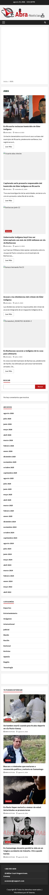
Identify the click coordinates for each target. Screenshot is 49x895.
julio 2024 (7, 549)
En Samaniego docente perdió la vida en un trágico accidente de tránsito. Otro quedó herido (23, 851)
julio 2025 (7, 484)
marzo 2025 (8, 505)
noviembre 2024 (9, 527)
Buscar (6, 380)
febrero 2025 (8, 511)
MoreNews (18, 892)
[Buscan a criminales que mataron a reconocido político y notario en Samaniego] (24, 749)
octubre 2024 (8, 532)
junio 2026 (7, 424)
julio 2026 (7, 418)
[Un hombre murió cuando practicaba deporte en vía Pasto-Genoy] (24, 708)
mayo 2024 (7, 559)
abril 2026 (7, 435)
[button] (3, 22)
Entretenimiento (10, 613)
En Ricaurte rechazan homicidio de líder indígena (24, 109)
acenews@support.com (14, 881)
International (9, 624)
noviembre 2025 (9, 462)
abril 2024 (7, 565)
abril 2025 (7, 500)
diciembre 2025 (9, 456)
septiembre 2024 (10, 538)
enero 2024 (7, 581)
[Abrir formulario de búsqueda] (45, 22)
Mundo (6, 635)
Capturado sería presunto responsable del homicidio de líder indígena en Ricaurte (24, 166)
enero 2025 (7, 516)
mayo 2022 (7, 587)
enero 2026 (7, 451)
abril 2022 (7, 592)
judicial (6, 629)
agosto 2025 (8, 478)
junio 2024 (7, 554)
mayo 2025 (7, 494)
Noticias (8, 231)
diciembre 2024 (9, 521)
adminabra (8, 132)
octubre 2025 (8, 467)
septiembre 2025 (10, 473)
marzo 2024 (8, 570)
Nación (6, 640)
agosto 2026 (8, 413)
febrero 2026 (8, 446)
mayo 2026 (7, 429)
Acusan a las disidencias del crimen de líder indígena (24, 280)
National (7, 646)
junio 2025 (7, 489)
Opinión (6, 657)
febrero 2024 (8, 576)
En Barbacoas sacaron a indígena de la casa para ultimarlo (24, 334)
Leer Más (9, 147)
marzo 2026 (8, 440)
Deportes (7, 608)
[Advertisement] (24, 54)
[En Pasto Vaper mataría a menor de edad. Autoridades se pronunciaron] (24, 790)
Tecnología (8, 667)
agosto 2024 (8, 543)
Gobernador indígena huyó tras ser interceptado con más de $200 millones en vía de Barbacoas (24, 220)
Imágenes (7, 619)
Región (6, 662)
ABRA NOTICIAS (10, 731)
